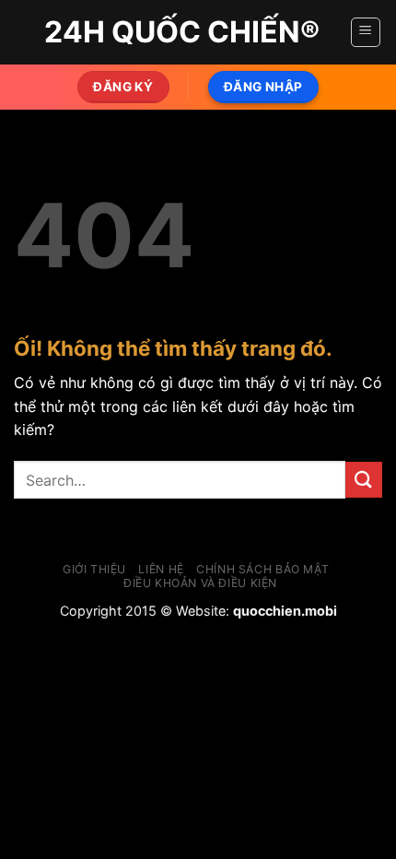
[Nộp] (363, 480)
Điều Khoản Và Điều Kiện (200, 583)
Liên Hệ (160, 569)
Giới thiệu (94, 569)
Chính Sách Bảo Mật (262, 569)
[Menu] (366, 32)
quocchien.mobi (285, 610)
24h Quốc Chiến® (182, 32)
